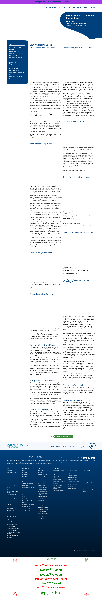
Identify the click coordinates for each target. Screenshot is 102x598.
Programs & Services (59, 468)
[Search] (91, 8)
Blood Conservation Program (57, 488)
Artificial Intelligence (12, 476)
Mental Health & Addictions (86, 471)
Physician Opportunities (12, 535)
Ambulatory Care (57, 479)
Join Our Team (62, 8)
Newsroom (25, 468)
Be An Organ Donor (57, 485)
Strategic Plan (10, 500)
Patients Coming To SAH (28, 508)
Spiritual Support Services (89, 484)
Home (68, 21)
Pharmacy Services (87, 474)
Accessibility (10, 470)
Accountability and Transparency (11, 473)
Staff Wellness (13, 79)
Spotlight (24, 476)
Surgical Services (86, 488)
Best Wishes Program (43, 507)
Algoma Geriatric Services (59, 474)
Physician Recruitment (88, 476)
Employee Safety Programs (13, 528)
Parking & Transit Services (44, 516)
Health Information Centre (28, 491)
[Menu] (94, 8)
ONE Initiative (10, 488)
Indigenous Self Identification (10, 511)
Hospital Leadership (11, 484)
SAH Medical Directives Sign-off (17, 73)
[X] (86, 458)
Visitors (85, 8)
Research (85, 480)
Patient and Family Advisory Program (13, 533)
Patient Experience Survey (28, 504)
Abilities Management (15, 47)
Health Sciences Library (15, 57)
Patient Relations (26, 506)
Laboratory (70, 486)
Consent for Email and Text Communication (28, 488)
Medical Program (72, 488)
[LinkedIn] (92, 458)
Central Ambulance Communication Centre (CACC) (73, 472)
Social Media (25, 474)
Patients (72, 8)
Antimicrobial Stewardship (59, 481)
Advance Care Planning (27, 483)
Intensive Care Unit (72, 484)
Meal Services (25, 497)
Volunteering (10, 537)
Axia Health (55, 483)
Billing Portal (25, 485)
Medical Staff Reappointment (13, 63)
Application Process (11, 519)
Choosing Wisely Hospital (13, 480)
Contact (10, 504)
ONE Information (14, 68)
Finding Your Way (42, 511)
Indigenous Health (50, 8)
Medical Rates (25, 499)
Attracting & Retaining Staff (13, 521)
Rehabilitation (86, 478)
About (9, 468)
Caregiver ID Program (43, 509)
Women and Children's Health (88, 490)
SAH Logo (24, 472)
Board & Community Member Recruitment (12, 523)
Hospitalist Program (72, 479)
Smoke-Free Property (12, 498)
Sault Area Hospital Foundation (11, 495)
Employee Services (14, 55)
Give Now (85, 446)
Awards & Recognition (12, 478)
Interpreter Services (26, 495)
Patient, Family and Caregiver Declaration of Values (12, 491)
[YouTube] (89, 458)
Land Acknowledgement (12, 486)
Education (12, 49)
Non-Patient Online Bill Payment (43, 514)
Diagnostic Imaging (72, 475)
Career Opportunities (12, 526)
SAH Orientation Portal (15, 76)
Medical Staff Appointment (16, 60)
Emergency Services (72, 477)
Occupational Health (15, 66)
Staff (79, 8)
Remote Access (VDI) (14, 70)
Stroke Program (86, 486)
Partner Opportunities (12, 530)
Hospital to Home (26, 493)
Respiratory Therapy (87, 482)
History (8, 482)
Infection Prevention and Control (73, 482)
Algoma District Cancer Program (58, 471)
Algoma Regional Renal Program (58, 476)
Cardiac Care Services (58, 490)
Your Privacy (25, 514)
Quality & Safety (26, 510)
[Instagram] (94, 458)
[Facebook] (84, 458)
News (23, 470)
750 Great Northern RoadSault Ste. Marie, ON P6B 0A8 (35, 457)
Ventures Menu (13, 81)
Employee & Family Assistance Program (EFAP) (16, 52)
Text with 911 (25, 512)
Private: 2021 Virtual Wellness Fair (76, 23)
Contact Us (64, 458)
